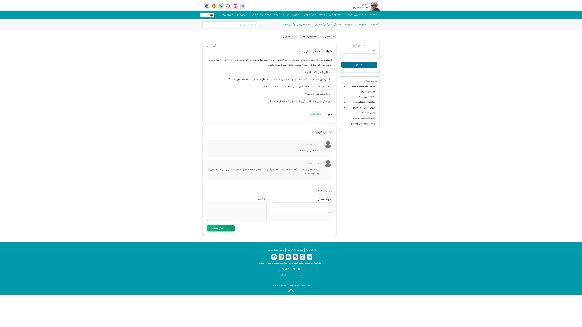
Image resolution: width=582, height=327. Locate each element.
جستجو (359, 65)
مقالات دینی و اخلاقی (366, 97)
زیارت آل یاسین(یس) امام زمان (327, 24)
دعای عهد (362, 24)
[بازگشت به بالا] (291, 290)
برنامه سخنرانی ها (276, 250)
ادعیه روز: (375, 24)
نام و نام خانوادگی (325, 199)
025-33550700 (288, 269)
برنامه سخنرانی (257, 15)
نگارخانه (277, 15)
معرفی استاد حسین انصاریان (363, 86)
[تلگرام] (242, 6)
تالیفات (268, 15)
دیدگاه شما (262, 199)
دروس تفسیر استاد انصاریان (364, 107)
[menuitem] (373, 15)
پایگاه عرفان (316, 114)
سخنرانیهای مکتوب (309, 36)
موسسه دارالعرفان (295, 250)
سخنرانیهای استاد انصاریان (364, 102)
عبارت (374, 50)
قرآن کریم (347, 15)
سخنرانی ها (296, 15)
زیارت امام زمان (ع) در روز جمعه (296, 24)
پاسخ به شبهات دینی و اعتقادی (362, 123)
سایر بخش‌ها (227, 15)
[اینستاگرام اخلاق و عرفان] (235, 6)
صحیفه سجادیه (310, 15)
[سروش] (206, 6)
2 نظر (209, 46)
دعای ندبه (349, 24)
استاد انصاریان (360, 15)
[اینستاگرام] (302, 257)
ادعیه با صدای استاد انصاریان (363, 118)
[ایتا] (214, 6)
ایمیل (330, 212)
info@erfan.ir (284, 275)
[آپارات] (228, 6)
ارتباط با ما (311, 250)
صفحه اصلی (373, 15)
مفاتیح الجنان (335, 15)
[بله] (221, 6)
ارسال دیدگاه (218, 228)
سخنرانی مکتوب (241, 15)
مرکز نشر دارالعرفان (367, 91)
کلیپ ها (286, 15)
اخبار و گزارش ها (368, 113)
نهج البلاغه (323, 15)
